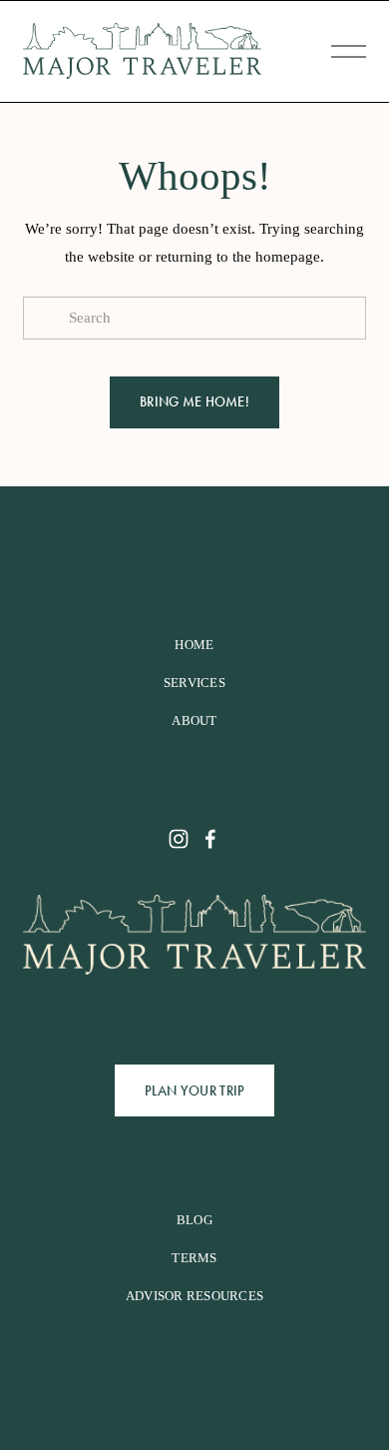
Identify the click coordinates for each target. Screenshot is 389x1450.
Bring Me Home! (194, 401)
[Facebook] (210, 839)
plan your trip (195, 1091)
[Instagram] (179, 839)
